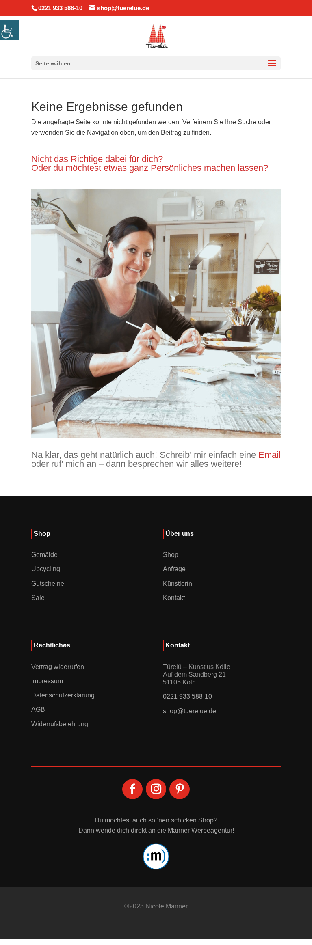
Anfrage (174, 568)
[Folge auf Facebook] (132, 789)
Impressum (47, 680)
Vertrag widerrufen (57, 666)
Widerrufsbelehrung (59, 724)
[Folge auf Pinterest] (179, 789)
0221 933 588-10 (60, 7)
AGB (38, 709)
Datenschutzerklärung (63, 695)
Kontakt (174, 597)
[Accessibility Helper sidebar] (10, 30)
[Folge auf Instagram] (156, 789)
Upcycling (45, 568)
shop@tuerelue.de (189, 711)
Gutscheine (47, 583)
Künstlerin (177, 583)
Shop (170, 554)
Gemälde (44, 554)
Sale (38, 597)
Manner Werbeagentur (200, 830)
